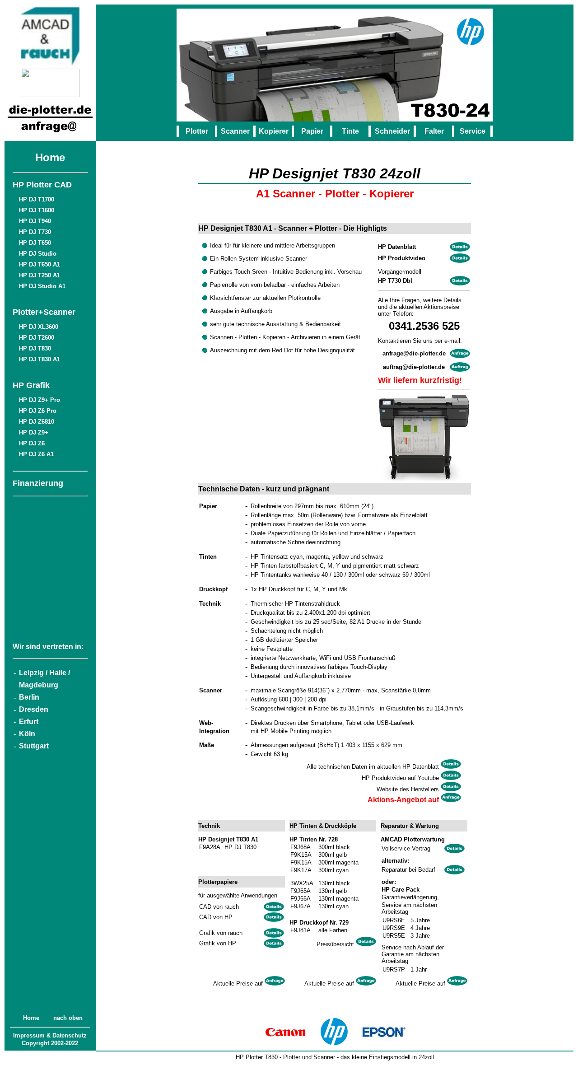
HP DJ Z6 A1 (36, 454)
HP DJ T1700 (36, 199)
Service (472, 131)
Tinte (350, 131)
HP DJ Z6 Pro (37, 410)
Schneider (392, 131)
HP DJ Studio (37, 253)
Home (50, 157)
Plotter (197, 131)
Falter (434, 131)
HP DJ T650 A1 (39, 264)
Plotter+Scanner (44, 312)
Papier (312, 131)
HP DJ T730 (35, 232)
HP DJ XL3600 (38, 326)
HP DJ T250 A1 (39, 275)
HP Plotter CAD (42, 184)
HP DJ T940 (35, 221)
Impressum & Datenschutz (50, 1035)
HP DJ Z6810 (36, 421)
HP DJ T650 (35, 242)
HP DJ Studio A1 (42, 286)
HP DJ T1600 (36, 210)
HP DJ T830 (35, 348)
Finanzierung (38, 483)
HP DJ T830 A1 (39, 359)
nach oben (68, 1017)
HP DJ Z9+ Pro (39, 400)
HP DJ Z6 (32, 443)
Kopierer (274, 131)
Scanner (235, 131)
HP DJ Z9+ (33, 432)
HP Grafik (31, 385)
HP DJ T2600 (36, 337)
